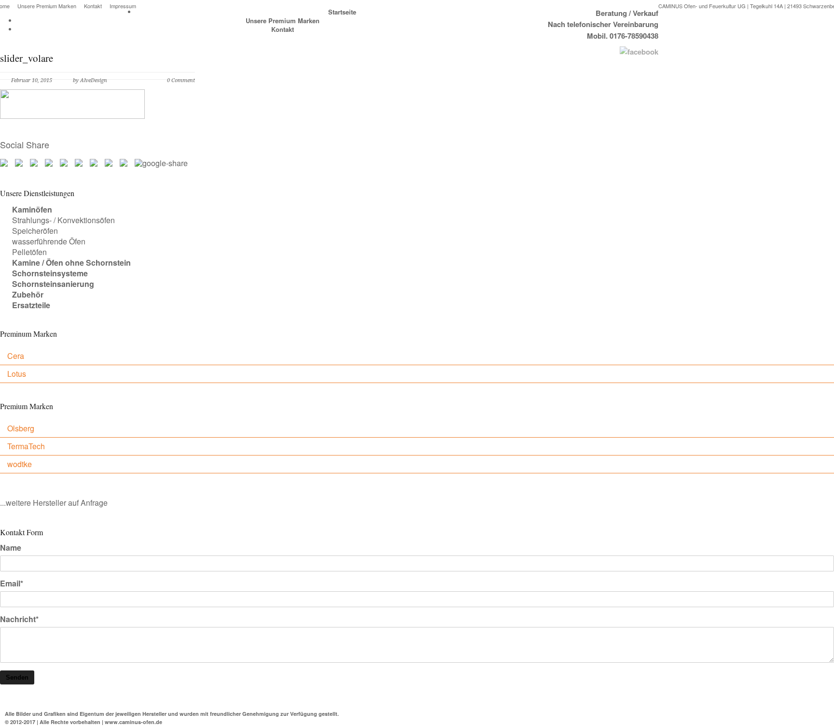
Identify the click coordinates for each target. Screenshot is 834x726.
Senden (17, 677)
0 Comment (181, 80)
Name (10, 547)
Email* (11, 583)
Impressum (123, 6)
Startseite (342, 11)
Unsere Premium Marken (46, 6)
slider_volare (26, 58)
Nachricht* (19, 619)
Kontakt (93, 6)
